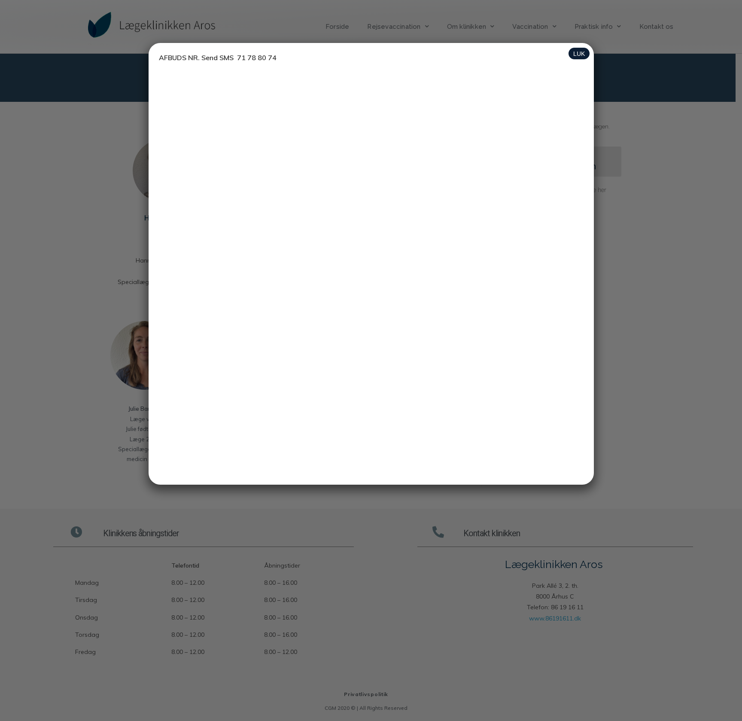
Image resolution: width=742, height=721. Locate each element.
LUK (579, 53)
